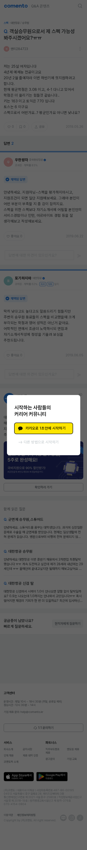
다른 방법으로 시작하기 (41, 442)
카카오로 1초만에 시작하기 (46, 428)
